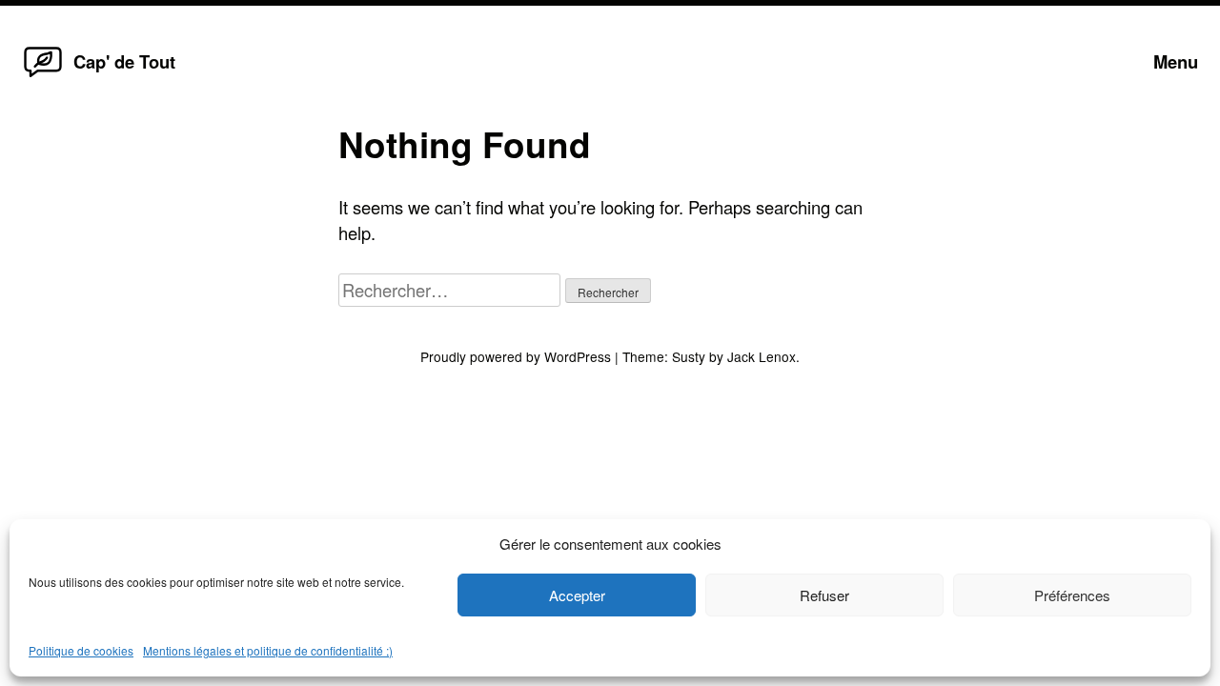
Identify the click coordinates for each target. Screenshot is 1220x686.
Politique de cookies (81, 650)
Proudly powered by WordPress (517, 356)
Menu (1175, 61)
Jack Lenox (761, 356)
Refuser (824, 595)
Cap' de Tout (124, 61)
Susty (688, 356)
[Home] (43, 75)
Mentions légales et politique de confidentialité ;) (268, 650)
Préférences (1072, 595)
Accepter (577, 595)
